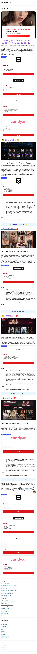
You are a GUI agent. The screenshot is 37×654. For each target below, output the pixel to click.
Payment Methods (5, 636)
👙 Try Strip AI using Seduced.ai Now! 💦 (18, 311)
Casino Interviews (4, 626)
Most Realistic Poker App (6, 595)
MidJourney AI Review (5, 610)
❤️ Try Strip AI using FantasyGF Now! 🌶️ (18, 393)
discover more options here (26, 488)
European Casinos (4, 627)
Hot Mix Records (6, 2)
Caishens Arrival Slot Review (6, 587)
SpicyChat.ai (5, 65)
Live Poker (3, 634)
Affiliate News (4, 622)
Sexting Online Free (5, 606)
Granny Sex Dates (4, 600)
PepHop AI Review (5, 613)
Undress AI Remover (5, 608)
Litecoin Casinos (4, 632)
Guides (2, 629)
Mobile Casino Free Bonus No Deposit (8, 590)
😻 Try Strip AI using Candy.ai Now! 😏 (18, 479)
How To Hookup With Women (7, 605)
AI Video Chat (13, 173)
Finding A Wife (4, 603)
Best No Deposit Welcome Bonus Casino (9, 585)
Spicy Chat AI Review (5, 611)
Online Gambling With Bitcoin (7, 593)
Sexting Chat (3, 598)
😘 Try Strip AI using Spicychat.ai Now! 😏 (18, 224)
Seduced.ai (5, 85)
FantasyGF (5, 106)
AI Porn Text (22, 261)
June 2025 (3, 649)
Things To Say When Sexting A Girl (8, 601)
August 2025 (3, 647)
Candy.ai (5, 126)
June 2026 (3, 645)
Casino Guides (4, 624)
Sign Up (18, 73)
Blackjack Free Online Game (6, 583)
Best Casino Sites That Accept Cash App (9, 588)
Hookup (2, 631)
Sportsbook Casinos (5, 637)
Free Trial (18, 94)
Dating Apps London (5, 596)
